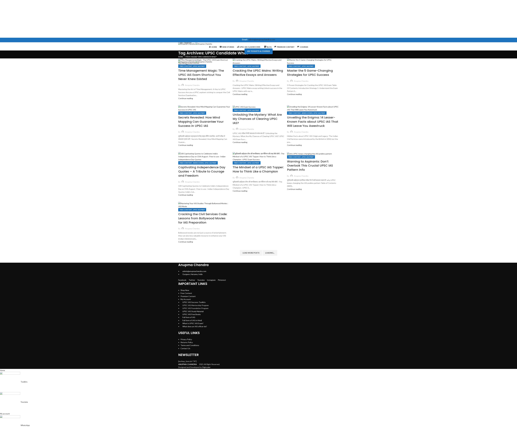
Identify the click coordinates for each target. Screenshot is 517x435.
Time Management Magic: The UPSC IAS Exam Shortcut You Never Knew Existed (201, 75)
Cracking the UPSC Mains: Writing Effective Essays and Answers (258, 73)
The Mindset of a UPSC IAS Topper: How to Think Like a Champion (258, 169)
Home (180, 57)
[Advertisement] (81, 19)
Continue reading (185, 98)
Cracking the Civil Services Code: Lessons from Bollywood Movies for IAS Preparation (202, 218)
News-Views (307, 113)
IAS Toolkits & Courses (258, 51)
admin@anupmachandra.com (261, 39)
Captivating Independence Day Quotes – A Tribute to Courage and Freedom (201, 171)
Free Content (186, 66)
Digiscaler (206, 367)
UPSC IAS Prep (199, 66)
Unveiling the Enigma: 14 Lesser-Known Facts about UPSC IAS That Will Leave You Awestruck (312, 121)
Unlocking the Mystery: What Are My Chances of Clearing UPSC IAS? (257, 119)
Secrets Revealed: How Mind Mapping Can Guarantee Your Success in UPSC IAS (201, 121)
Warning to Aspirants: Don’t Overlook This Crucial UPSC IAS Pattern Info (310, 165)
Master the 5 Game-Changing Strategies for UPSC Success (310, 73)
